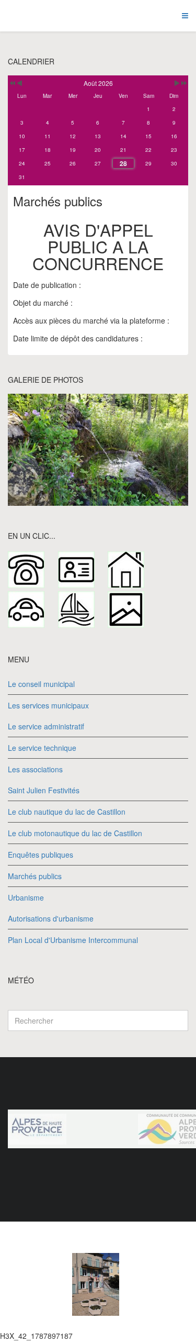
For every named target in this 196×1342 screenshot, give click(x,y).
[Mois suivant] (177, 83)
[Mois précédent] (19, 83)
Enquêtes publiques (40, 854)
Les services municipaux (48, 705)
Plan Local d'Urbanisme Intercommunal (73, 940)
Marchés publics (35, 876)
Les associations (35, 769)
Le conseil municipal (41, 684)
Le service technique (42, 747)
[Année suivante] (183, 83)
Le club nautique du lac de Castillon (66, 811)
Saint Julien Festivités (43, 790)
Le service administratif (46, 726)
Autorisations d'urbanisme (51, 918)
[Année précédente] (11, 83)
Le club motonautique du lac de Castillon (75, 833)
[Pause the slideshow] (156, 449)
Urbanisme (26, 897)
